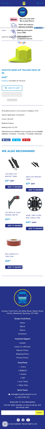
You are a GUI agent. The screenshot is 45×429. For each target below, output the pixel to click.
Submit (39, 413)
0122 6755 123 (23, 397)
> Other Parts (22, 385)
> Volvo (22, 367)
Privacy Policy (22, 358)
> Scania (22, 374)
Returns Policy (22, 350)
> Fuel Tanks (22, 381)
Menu (7, 3)
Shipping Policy (22, 354)
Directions (22, 334)
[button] (12, 94)
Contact (22, 343)
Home (4, 30)
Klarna (22, 330)
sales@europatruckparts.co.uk (24, 394)
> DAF (22, 378)
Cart (41, 3)
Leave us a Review (22, 347)
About (22, 326)
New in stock (15, 30)
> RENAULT (22, 370)
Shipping (5, 81)
